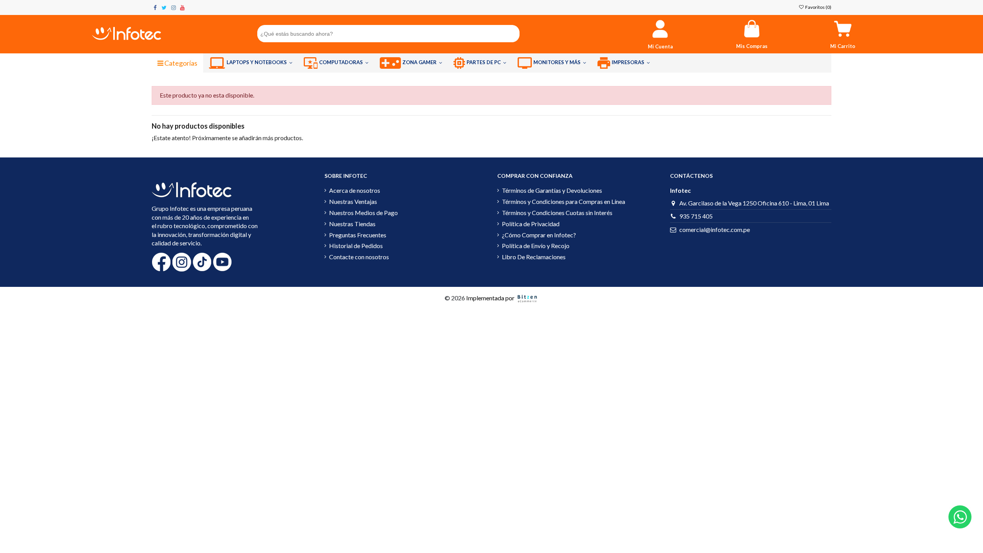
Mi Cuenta (660, 46)
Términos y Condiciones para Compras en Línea (563, 201)
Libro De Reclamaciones (534, 256)
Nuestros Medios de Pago (363, 212)
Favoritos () (817, 7)
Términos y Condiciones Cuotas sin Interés (557, 212)
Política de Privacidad (530, 223)
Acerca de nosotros (354, 190)
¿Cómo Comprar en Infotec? (539, 234)
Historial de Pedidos (356, 245)
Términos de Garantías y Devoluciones (552, 190)
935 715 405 (696, 216)
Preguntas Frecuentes (357, 234)
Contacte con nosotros (359, 256)
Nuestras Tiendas (352, 223)
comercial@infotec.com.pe (714, 229)
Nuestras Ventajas (353, 201)
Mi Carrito (842, 46)
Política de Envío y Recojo (535, 245)
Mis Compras (752, 46)
